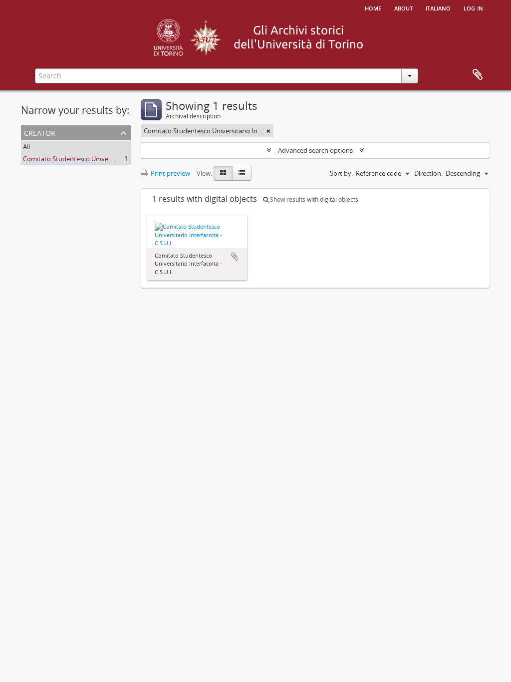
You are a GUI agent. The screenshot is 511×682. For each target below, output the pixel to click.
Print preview (169, 173)
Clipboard (477, 74)
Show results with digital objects (313, 199)
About (403, 7)
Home (373, 7)
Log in (473, 7)
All (26, 146)
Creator (39, 132)
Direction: (428, 173)
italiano (438, 7)
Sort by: (341, 173)
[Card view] (223, 173)
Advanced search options (315, 150)
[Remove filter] (268, 131)
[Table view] (242, 173)
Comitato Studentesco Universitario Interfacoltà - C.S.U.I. (106, 158)
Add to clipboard (235, 257)
